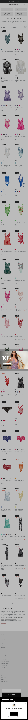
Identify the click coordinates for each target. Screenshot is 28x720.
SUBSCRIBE (7, 365)
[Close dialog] (27, 351)
